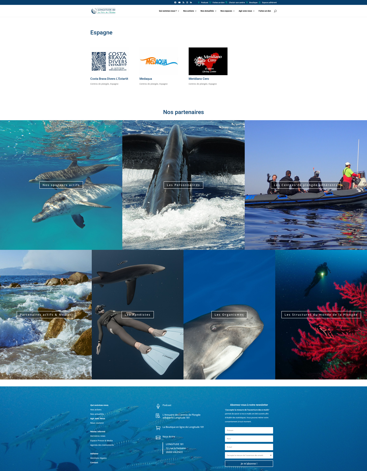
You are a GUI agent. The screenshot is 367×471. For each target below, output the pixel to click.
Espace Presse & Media (101, 440)
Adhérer (94, 453)
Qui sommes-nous (99, 405)
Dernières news (97, 436)
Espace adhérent (269, 2)
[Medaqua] (158, 61)
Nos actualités (97, 414)
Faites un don (219, 2)
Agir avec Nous (97, 418)
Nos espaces (226, 11)
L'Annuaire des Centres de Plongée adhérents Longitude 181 (181, 416)
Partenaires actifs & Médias (46, 315)
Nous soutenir (97, 423)
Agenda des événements (102, 445)
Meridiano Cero (199, 78)
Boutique (253, 2)
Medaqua (145, 78)
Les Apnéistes (138, 315)
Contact (94, 462)
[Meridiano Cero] (208, 61)
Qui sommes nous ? (168, 11)
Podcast (204, 2)
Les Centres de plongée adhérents (306, 185)
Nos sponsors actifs (61, 185)
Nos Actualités (207, 11)
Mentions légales (98, 458)
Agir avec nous (245, 11)
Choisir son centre (237, 2)
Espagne (114, 83)
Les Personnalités (183, 185)
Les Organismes (229, 315)
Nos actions (188, 11)
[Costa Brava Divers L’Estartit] (109, 61)
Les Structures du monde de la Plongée (321, 315)
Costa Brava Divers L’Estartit (109, 78)
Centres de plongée (99, 83)
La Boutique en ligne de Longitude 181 (183, 427)
